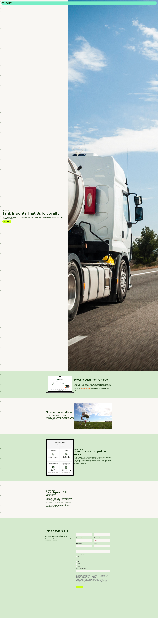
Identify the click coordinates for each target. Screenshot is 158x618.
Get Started (6, 221)
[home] (7, 3)
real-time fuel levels (86, 388)
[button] (110, 3)
